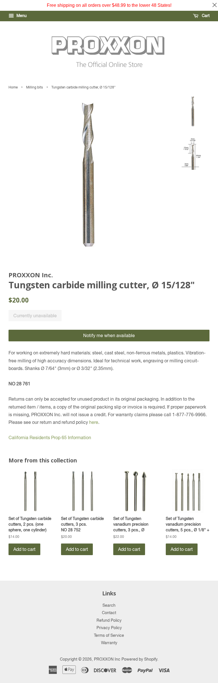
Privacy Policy (109, 627)
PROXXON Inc (107, 659)
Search (109, 605)
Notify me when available (109, 335)
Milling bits (34, 87)
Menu (21, 15)
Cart (205, 15)
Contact (109, 612)
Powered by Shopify (139, 659)
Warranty (109, 642)
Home (13, 87)
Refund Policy (109, 620)
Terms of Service (109, 635)
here (93, 422)
